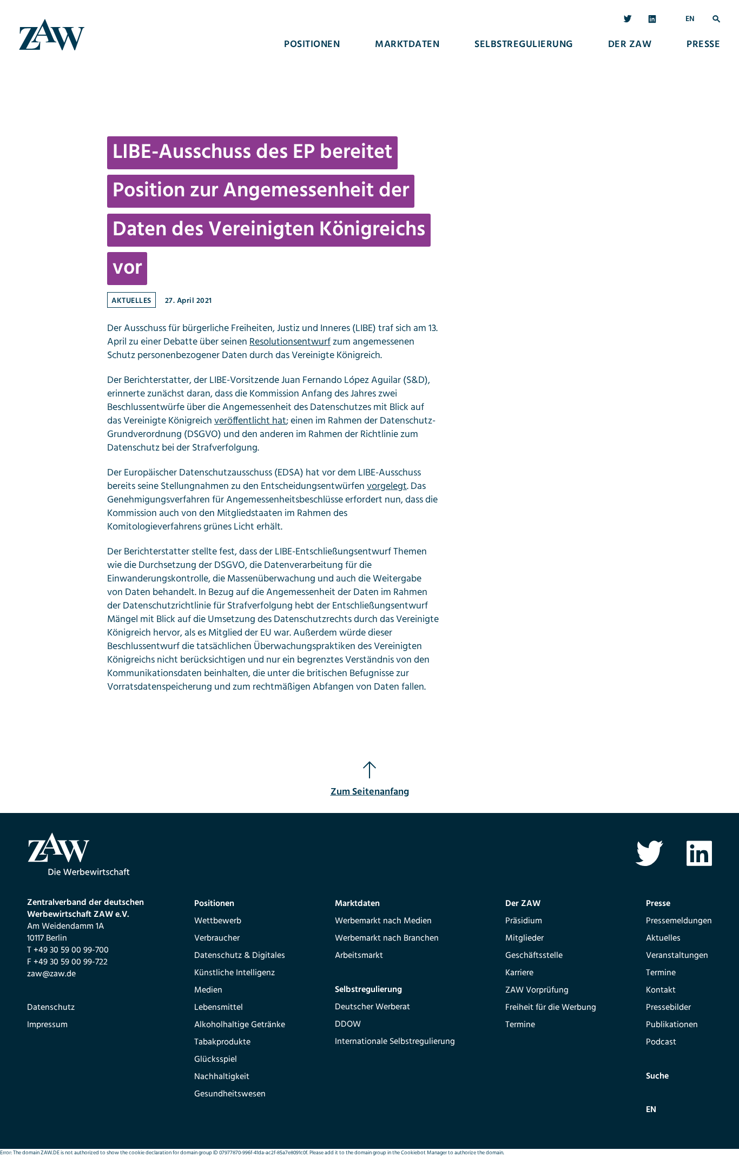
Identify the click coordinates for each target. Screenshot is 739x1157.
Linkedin (653, 19)
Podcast (661, 1042)
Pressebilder (668, 1008)
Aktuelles (131, 301)
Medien (208, 990)
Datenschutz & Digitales (239, 956)
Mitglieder (524, 938)
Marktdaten (407, 44)
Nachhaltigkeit (221, 1077)
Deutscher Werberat (372, 1007)
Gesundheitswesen (230, 1094)
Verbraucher (217, 938)
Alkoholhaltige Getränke (239, 1025)
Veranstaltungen (677, 956)
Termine (520, 1025)
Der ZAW (630, 44)
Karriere (519, 973)
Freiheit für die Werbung (550, 1008)
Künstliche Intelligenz (234, 973)
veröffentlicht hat (250, 421)
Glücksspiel (215, 1060)
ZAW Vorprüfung (537, 990)
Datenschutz (51, 1008)
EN (690, 19)
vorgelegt (387, 486)
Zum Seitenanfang (370, 792)
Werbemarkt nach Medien (383, 921)
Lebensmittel (218, 1008)
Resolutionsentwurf (290, 342)
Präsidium (523, 921)
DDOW (348, 1024)
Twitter (628, 19)
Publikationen (672, 1025)
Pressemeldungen (679, 921)
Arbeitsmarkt (359, 956)
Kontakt (661, 990)
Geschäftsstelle (534, 956)
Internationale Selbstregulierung (395, 1042)
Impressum (47, 1025)
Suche (716, 19)
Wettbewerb (217, 921)
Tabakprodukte (222, 1042)
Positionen (312, 44)
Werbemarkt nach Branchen (387, 938)
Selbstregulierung (523, 44)
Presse (703, 44)
